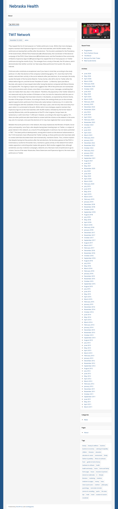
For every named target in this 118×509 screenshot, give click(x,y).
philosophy (105, 485)
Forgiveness (88, 50)
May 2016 (87, 266)
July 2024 (87, 112)
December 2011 (89, 389)
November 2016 (89, 253)
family (105, 455)
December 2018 (89, 204)
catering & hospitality (102, 449)
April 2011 (87, 404)
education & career (87, 455)
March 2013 (88, 353)
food (83, 462)
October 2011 (88, 394)
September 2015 (89, 284)
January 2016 (88, 274)
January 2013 (88, 358)
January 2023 (88, 140)
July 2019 (87, 186)
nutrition (97, 485)
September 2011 (89, 397)
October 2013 (88, 335)
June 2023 (87, 130)
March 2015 (88, 299)
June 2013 (87, 345)
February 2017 (89, 248)
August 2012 (88, 368)
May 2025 (87, 94)
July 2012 (87, 371)
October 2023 (88, 125)
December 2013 (89, 330)
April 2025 (87, 97)
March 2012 (88, 381)
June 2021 (87, 163)
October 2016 (88, 256)
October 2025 (88, 89)
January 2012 (88, 386)
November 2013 (89, 332)
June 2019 (87, 189)
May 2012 (87, 376)
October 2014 (88, 312)
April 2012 (87, 379)
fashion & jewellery (87, 458)
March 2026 (88, 81)
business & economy (88, 449)
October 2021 (88, 156)
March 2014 (88, 322)
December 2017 (89, 233)
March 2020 (88, 181)
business (102, 445)
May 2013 (87, 348)
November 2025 (89, 86)
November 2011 (89, 391)
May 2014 (87, 317)
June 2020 (87, 174)
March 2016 (88, 268)
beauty (84, 445)
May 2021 (87, 166)
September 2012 (89, 366)
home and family (104, 468)
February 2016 (89, 271)
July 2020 (87, 171)
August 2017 (88, 243)
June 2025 (87, 92)
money (97, 481)
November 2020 (89, 168)
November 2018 (89, 207)
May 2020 (87, 176)
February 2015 (89, 302)
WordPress (19, 506)
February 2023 (89, 138)
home (96, 468)
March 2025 (88, 99)
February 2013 (89, 356)
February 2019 (89, 199)
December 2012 (89, 361)
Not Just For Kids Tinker (92, 58)
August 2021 (88, 161)
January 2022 (88, 153)
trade (87, 494)
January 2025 (88, 104)
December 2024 (89, 107)
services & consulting (88, 491)
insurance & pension (101, 472)
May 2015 (87, 294)
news (102, 481)
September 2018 (89, 212)
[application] (96, 31)
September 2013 (89, 338)
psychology (85, 488)
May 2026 (87, 76)
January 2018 (88, 230)
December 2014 (89, 307)
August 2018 (88, 215)
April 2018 (87, 222)
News (86, 420)
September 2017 (89, 240)
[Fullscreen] (108, 37)
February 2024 (89, 120)
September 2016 (89, 258)
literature (84, 478)
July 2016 (87, 263)
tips (83, 494)
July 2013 (87, 343)
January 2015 (88, 304)
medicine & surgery (87, 481)
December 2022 (89, 143)
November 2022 (89, 145)
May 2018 (87, 220)
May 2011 (87, 402)
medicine (99, 478)
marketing (92, 478)
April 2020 (87, 179)
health (98, 465)
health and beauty (87, 468)
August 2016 (88, 261)
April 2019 (87, 194)
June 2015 (87, 291)
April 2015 (87, 297)
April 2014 (87, 320)
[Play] (84, 37)
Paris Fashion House (91, 53)
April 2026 (87, 79)
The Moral (87, 56)
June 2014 (87, 315)
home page (85, 472)
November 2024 (89, 109)
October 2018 (88, 209)
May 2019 (87, 192)
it (96, 475)
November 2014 (89, 309)
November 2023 (89, 122)
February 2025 (89, 102)
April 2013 (87, 350)
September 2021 (89, 158)
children (84, 452)
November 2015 (89, 279)
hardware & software (88, 465)
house (92, 472)
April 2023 (87, 133)
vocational (85, 498)
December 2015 (89, 276)
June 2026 (87, 74)
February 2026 (89, 84)
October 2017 (88, 238)
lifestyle (101, 475)
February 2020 (89, 184)
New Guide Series (90, 61)
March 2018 (88, 225)
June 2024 (87, 115)
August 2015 (88, 286)
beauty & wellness (93, 445)
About (10, 16)
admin (26, 40)
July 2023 (87, 127)
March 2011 (88, 407)
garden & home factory (93, 462)
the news (104, 491)
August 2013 (88, 340)
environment (98, 455)
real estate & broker (96, 488)
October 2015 (88, 281)
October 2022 (88, 148)
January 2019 (88, 202)
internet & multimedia (88, 475)
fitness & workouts (100, 458)
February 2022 (89, 150)
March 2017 (88, 245)
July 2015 (87, 289)
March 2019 (88, 197)
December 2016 (89, 250)
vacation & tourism (101, 494)
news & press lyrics (87, 485)
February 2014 (89, 325)
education (98, 452)
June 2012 (87, 373)
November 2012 (89, 363)
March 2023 (88, 135)
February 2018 (89, 227)
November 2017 (89, 235)
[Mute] (105, 37)
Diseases (91, 452)
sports (98, 491)
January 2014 (88, 327)
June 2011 (87, 399)
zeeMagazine (30, 506)
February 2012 (89, 384)
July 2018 (87, 217)
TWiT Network (19, 35)
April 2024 (87, 117)
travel (92, 494)
